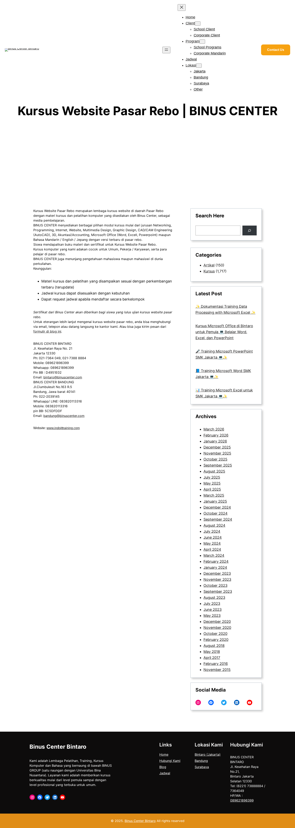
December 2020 (217, 621)
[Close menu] (182, 7)
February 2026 (215, 435)
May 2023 (212, 615)
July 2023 (211, 603)
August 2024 (214, 525)
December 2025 (217, 447)
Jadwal (164, 773)
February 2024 (216, 561)
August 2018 (214, 645)
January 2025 (215, 501)
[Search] (249, 230)
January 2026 (215, 441)
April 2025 (212, 489)
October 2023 (215, 585)
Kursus (209, 271)
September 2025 (217, 465)
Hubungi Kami (169, 761)
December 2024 (217, 507)
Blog (162, 767)
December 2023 (217, 573)
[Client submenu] (197, 23)
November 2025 (217, 453)
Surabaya (202, 767)
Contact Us (275, 49)
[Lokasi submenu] (199, 66)
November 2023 (217, 579)
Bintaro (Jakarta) (208, 754)
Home (163, 754)
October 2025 (215, 459)
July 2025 (211, 477)
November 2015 (217, 670)
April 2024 (212, 549)
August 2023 (214, 597)
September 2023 (217, 591)
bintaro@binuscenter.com (62, 377)
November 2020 (217, 627)
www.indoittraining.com (63, 428)
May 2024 (212, 543)
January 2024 (215, 567)
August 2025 (214, 471)
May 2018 (211, 651)
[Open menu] (166, 50)
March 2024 (213, 555)
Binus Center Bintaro (58, 746)
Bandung (201, 761)
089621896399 (242, 800)
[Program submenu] (202, 41)
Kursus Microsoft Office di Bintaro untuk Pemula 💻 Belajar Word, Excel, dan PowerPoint (224, 332)
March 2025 (213, 495)
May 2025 (212, 483)
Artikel (209, 265)
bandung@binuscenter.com (63, 416)
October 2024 (215, 513)
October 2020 (215, 633)
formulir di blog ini (47, 331)
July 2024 (211, 531)
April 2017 (211, 658)
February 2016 (215, 664)
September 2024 (217, 519)
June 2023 (212, 609)
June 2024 (212, 537)
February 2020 (215, 639)
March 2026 (213, 429)
